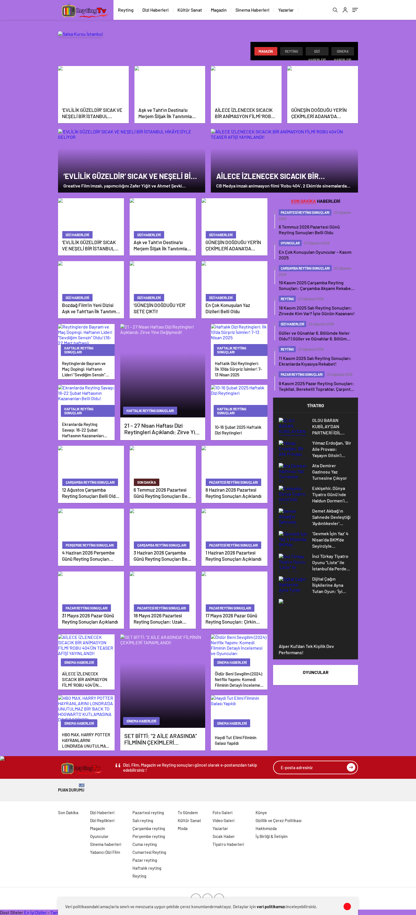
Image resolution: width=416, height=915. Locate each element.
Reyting (126, 9)
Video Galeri (223, 820)
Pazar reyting (144, 860)
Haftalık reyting (146, 868)
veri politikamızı (271, 906)
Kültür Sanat (189, 9)
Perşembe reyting (148, 836)
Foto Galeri (222, 812)
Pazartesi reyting (148, 812)
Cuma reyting (144, 844)
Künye (261, 812)
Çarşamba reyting (148, 828)
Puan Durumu (71, 788)
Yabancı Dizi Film (105, 852)
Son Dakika (68, 812)
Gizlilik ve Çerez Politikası (278, 820)
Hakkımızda (266, 828)
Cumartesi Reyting (149, 852)
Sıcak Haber (224, 836)
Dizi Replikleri (102, 820)
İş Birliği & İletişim (272, 836)
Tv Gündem (188, 812)
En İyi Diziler (35, 912)
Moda (183, 828)
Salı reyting (142, 820)
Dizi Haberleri (155, 9)
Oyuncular (99, 836)
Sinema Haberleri (252, 9)
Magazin (219, 9)
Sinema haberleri (342, 52)
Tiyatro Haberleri (228, 844)
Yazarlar (286, 9)
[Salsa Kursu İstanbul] (80, 34)
